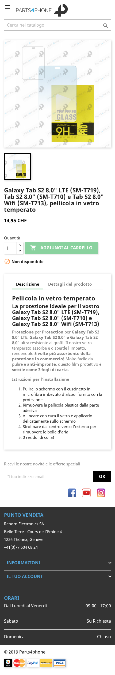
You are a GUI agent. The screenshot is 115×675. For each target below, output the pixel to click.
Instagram (101, 493)
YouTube (86, 493)
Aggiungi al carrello (61, 248)
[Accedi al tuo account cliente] (98, 7)
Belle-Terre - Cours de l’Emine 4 (33, 531)
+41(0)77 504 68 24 (21, 547)
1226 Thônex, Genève (23, 539)
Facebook (72, 493)
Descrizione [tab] (27, 284)
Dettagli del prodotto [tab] (70, 284)
